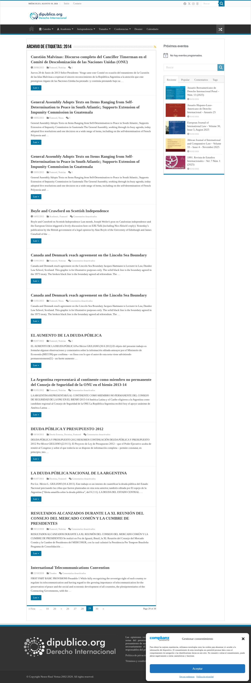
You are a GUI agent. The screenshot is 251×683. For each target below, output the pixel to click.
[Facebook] (185, 3)
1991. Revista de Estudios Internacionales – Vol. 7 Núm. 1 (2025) (203, 161)
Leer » (36, 88)
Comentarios (201, 79)
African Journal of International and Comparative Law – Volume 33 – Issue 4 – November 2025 (204, 144)
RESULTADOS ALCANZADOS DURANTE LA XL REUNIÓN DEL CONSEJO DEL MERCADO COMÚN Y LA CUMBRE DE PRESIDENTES (87, 518)
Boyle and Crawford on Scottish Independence (70, 211)
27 (75, 608)
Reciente (171, 79)
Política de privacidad (205, 677)
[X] (189, 3)
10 (47, 608)
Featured (53, 67)
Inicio (66, 3)
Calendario (152, 29)
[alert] (194, 55)
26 (67, 608)
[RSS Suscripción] (155, 47)
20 (54, 608)
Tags (215, 79)
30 (96, 608)
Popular (185, 79)
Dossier (138, 29)
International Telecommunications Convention (70, 567)
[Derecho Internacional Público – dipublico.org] (48, 15)
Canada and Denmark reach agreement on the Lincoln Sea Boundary (89, 255)
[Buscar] (222, 3)
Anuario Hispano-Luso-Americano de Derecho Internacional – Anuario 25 (201, 109)
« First (32, 608)
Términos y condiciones (138, 661)
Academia (65, 29)
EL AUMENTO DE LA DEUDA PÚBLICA (66, 335)
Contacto (77, 3)
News (60, 118)
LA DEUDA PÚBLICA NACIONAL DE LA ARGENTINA (79, 473)
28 (82, 608)
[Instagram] (193, 3)
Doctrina (68, 434)
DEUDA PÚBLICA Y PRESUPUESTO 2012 (67, 429)
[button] (243, 639)
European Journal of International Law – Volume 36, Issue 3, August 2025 (204, 126)
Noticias (62, 67)
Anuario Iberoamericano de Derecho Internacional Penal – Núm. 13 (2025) (203, 91)
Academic (53, 216)
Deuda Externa (56, 434)
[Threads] (197, 3)
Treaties (52, 573)
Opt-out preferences (187, 677)
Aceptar (198, 668)
